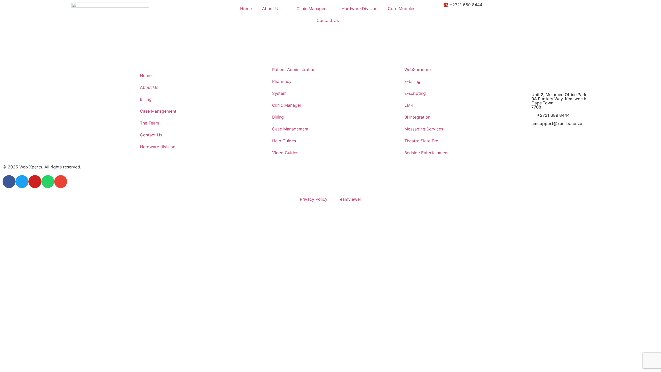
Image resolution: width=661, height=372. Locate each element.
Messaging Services (423, 128)
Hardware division (157, 146)
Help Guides (284, 140)
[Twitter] (21, 181)
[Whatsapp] (47, 181)
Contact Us (328, 20)
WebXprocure (417, 69)
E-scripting (415, 93)
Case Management (158, 111)
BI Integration (417, 117)
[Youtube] (34, 181)
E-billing (412, 81)
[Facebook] (9, 181)
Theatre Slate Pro (421, 140)
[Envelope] (60, 181)
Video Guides (285, 152)
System (279, 93)
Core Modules (401, 8)
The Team (149, 123)
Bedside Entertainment (426, 152)
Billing (146, 99)
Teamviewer (349, 199)
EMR (408, 105)
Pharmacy (282, 81)
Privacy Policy (313, 199)
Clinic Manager (311, 8)
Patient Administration (294, 69)
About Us (271, 8)
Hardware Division (359, 8)
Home (246, 8)
